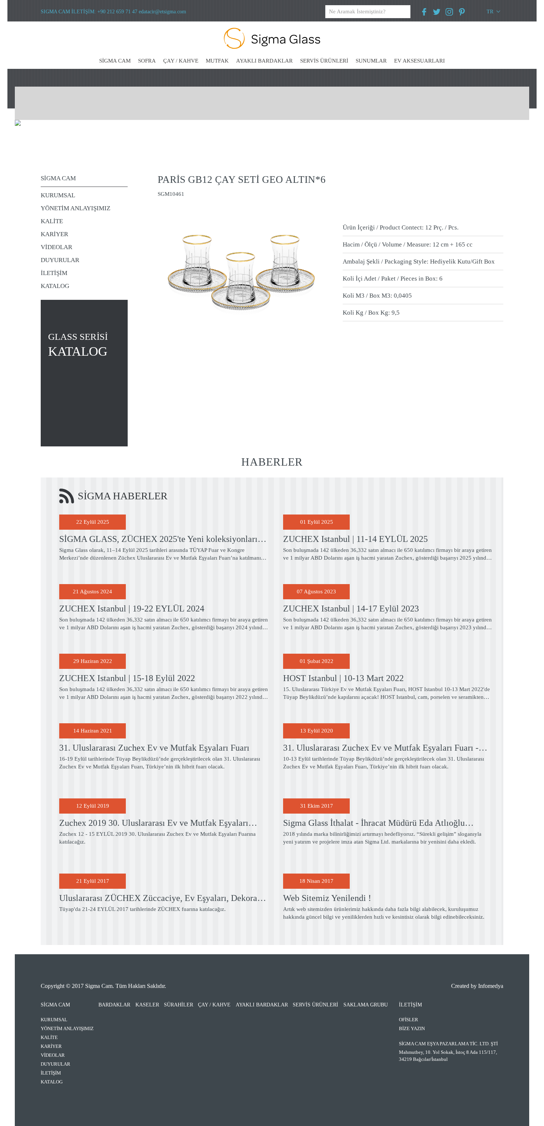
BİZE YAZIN (412, 1028)
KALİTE (52, 221)
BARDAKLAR (114, 1005)
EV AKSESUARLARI (419, 61)
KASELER (147, 1005)
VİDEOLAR (56, 247)
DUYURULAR (60, 260)
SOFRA (147, 61)
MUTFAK (217, 61)
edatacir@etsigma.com (162, 11)
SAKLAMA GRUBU (365, 1005)
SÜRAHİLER (178, 1005)
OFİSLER (408, 1019)
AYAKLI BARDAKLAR (264, 61)
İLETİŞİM (54, 273)
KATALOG (55, 285)
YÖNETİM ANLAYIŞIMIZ (75, 208)
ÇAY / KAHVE (180, 61)
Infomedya (490, 986)
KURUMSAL (58, 195)
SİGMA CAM (115, 61)
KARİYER (54, 234)
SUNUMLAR (371, 61)
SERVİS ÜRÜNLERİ (324, 61)
